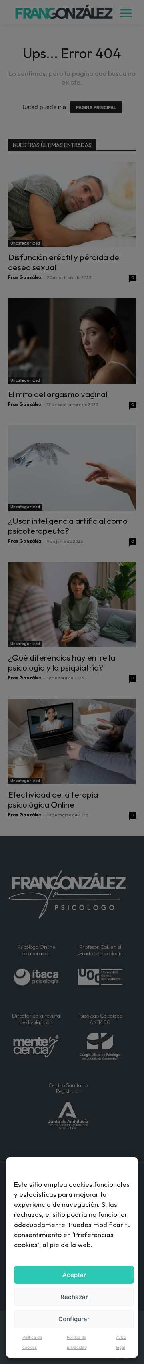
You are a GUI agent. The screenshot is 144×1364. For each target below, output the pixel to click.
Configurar (74, 1319)
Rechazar (74, 1297)
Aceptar (74, 1275)
